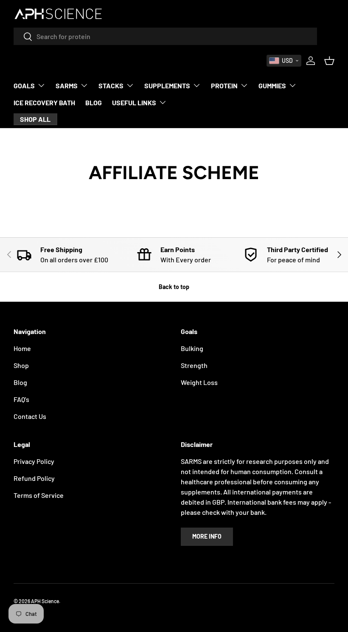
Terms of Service (39, 495)
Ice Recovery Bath (44, 102)
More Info (207, 536)
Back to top (174, 286)
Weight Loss (199, 382)
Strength (194, 365)
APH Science (45, 601)
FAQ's (21, 399)
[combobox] (165, 36)
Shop (21, 365)
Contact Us (30, 416)
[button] (284, 61)
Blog (93, 102)
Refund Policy (34, 478)
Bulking (192, 348)
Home (22, 348)
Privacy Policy (34, 461)
